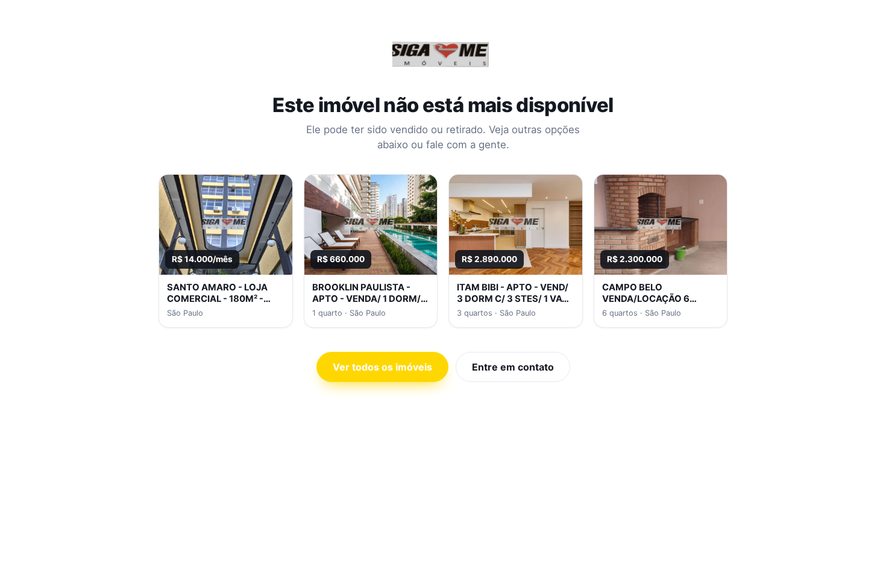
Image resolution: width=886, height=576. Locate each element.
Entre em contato (513, 367)
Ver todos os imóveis (382, 367)
